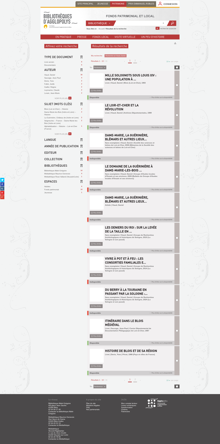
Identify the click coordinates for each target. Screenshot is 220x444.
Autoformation (127, 407)
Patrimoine (125, 411)
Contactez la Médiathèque (59, 425)
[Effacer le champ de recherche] (164, 23)
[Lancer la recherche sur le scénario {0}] (171, 23)
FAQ (88, 407)
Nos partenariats (93, 409)
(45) (61, 98)
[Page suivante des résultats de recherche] (140, 61)
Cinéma (124, 409)
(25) (61, 134)
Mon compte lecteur (129, 403)
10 (167, 61)
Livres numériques (128, 405)
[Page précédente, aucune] (124, 61)
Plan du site (91, 403)
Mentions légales (93, 405)
